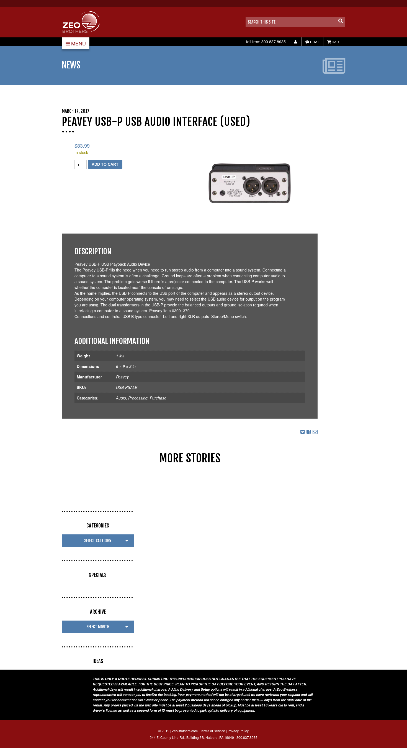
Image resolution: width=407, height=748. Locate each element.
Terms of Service (212, 730)
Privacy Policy (238, 730)
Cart (336, 41)
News (71, 65)
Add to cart (105, 164)
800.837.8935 (273, 41)
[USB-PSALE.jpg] (249, 183)
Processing (138, 398)
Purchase (158, 398)
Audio (121, 398)
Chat (314, 41)
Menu (78, 43)
